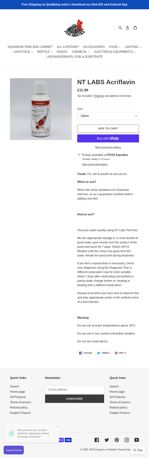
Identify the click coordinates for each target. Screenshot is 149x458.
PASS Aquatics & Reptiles (103, 449)
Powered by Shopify (128, 449)
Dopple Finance (20, 412)
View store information (95, 164)
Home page (17, 391)
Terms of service (20, 402)
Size (80, 108)
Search (14, 386)
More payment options (108, 147)
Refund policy (19, 407)
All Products (18, 397)
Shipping (98, 95)
